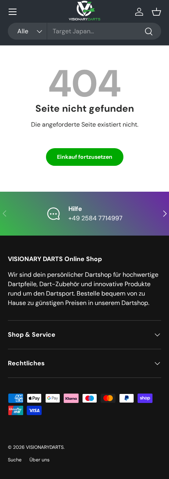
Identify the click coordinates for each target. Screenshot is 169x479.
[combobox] (84, 31)
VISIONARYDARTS (45, 447)
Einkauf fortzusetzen (84, 156)
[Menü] (12, 11)
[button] (156, 11)
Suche (15, 460)
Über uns (39, 460)
